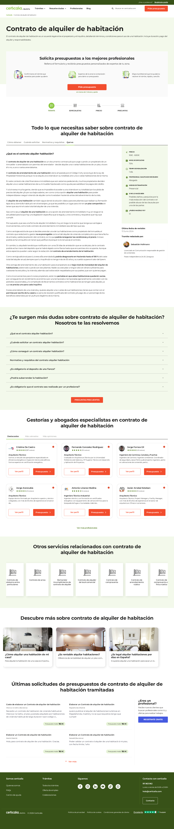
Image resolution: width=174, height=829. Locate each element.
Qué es (70, 142)
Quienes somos (13, 785)
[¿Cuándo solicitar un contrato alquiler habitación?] (163, 342)
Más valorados (31, 436)
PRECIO (99, 111)
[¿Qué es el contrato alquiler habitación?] (163, 333)
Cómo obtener (14, 142)
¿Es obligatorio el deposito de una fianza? (32, 369)
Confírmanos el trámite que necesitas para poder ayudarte (36, 75)
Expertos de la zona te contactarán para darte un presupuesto (91, 75)
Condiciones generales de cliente (116, 812)
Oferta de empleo (50, 790)
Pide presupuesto (156, 8)
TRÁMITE (51, 111)
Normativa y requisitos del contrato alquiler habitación (39, 360)
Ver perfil (19, 471)
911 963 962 (147, 783)
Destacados (13, 436)
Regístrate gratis (161, 2)
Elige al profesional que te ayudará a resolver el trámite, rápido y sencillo (146, 75)
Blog (88, 8)
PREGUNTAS (123, 111)
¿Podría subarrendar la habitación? (29, 378)
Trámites (39, 8)
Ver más (72, 761)
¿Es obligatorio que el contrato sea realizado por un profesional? (45, 387)
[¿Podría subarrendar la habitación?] (163, 378)
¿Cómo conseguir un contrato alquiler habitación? (37, 351)
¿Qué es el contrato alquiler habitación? (31, 333)
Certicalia (9, 15)
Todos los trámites (50, 785)
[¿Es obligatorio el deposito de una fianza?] (163, 369)
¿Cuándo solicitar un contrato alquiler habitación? (37, 342)
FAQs (8, 790)
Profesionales (76, 8)
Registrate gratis (153, 719)
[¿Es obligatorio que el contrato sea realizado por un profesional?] (163, 387)
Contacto (150, 801)
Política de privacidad (76, 812)
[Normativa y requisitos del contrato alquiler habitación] (163, 360)
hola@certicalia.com (152, 791)
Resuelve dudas (56, 8)
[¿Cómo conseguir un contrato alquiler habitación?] (163, 351)
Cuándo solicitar (32, 142)
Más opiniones (49, 436)
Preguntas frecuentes (87, 400)
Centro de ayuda (13, 795)
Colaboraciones (49, 795)
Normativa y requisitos (53, 142)
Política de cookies (94, 812)
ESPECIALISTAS (75, 111)
